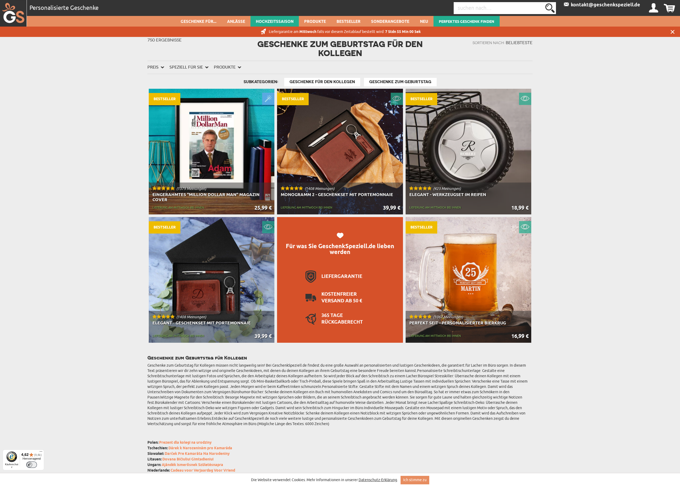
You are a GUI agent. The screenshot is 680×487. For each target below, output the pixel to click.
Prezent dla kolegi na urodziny (185, 442)
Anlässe (236, 21)
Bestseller (348, 21)
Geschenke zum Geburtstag (400, 81)
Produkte (315, 21)
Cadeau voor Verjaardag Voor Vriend (203, 470)
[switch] (31, 464)
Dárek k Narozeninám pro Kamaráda (200, 448)
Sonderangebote (390, 21)
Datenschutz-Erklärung (378, 480)
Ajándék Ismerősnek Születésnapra (192, 465)
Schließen (672, 32)
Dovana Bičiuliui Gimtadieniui (188, 459)
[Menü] (41, 453)
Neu (424, 21)
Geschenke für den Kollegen (322, 81)
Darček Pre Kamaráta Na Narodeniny (197, 453)
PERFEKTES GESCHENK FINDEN (466, 21)
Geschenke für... (198, 21)
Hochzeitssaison (275, 21)
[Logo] (13, 13)
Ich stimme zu (415, 480)
